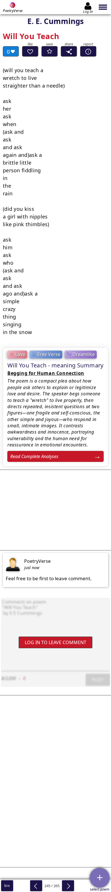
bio (7, 885)
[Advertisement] (55, 510)
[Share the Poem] (69, 51)
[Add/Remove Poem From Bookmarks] (49, 51)
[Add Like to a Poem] (30, 51)
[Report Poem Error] (88, 51)
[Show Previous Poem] (36, 885)
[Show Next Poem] (68, 885)
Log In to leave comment (55, 642)
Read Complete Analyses (34, 456)
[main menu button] (103, 7)
